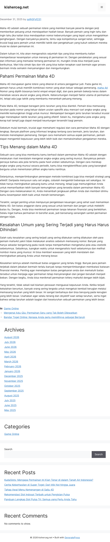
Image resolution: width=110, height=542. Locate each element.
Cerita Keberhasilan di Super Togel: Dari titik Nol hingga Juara (39, 484)
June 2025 (10, 405)
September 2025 (14, 390)
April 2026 (10, 356)
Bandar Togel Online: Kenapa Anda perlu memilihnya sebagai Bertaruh (44, 317)
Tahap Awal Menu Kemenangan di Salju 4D (29, 489)
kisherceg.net (16, 7)
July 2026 (10, 342)
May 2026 (10, 351)
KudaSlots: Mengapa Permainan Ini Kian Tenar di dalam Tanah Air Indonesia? (48, 480)
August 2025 (11, 395)
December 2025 (13, 376)
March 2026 (11, 361)
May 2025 (10, 410)
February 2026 (12, 366)
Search (8, 449)
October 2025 (12, 385)
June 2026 (10, 347)
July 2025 (9, 400)
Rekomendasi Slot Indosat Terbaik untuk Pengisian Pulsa (37, 494)
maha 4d (102, 87)
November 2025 (13, 381)
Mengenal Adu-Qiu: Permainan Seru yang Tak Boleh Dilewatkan (40, 312)
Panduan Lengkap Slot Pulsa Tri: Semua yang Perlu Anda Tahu (40, 499)
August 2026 (11, 337)
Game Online (11, 308)
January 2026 (12, 371)
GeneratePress (72, 537)
